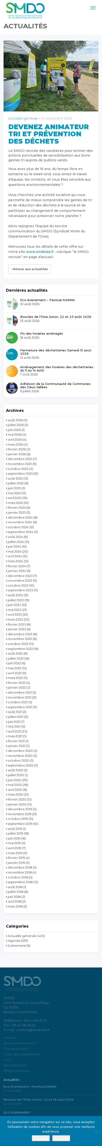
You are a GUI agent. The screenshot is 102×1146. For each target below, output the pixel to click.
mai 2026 (15, 434)
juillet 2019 (15, 833)
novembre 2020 (20, 756)
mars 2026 (15, 444)
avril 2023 (15, 614)
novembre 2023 (20, 580)
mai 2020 (15, 785)
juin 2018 (14, 897)
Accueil (9, 1037)
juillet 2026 (16, 425)
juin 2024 (14, 546)
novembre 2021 (19, 697)
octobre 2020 (18, 760)
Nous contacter (16, 1071)
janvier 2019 (16, 863)
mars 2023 (15, 619)
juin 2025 (14, 488)
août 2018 (15, 887)
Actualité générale (23, 118)
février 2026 (17, 449)
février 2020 (17, 799)
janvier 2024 (17, 571)
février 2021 (16, 741)
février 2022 (17, 683)
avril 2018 (15, 901)
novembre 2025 (20, 464)
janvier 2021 (16, 746)
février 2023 (17, 624)
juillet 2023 (16, 600)
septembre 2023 (20, 590)
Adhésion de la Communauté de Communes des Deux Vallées (55, 385)
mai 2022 (14, 668)
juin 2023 (14, 605)
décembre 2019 (20, 809)
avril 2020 (15, 790)
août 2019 (15, 829)
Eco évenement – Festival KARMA (47, 300)
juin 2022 (14, 663)
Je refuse (61, 1138)
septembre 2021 (20, 707)
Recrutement (15, 1065)
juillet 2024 (16, 542)
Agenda (14, 940)
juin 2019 (14, 838)
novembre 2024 (20, 522)
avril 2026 (15, 439)
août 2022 (15, 653)
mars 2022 (15, 678)
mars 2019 (15, 853)
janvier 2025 (17, 512)
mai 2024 (15, 551)
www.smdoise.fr (40, 252)
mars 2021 (15, 736)
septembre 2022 (20, 649)
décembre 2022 (20, 634)
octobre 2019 (18, 819)
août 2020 (15, 770)
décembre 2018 (20, 867)
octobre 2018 (18, 877)
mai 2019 (14, 843)
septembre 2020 (20, 765)
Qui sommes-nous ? (20, 1043)
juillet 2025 (16, 483)
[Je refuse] (96, 1131)
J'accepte (41, 1138)
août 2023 (15, 595)
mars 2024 (15, 561)
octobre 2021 (18, 702)
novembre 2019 (20, 814)
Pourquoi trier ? (16, 1049)
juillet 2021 (15, 717)
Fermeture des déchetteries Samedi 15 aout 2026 (55, 352)
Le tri (8, 1060)
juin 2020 (14, 780)
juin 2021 (14, 722)
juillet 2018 (15, 892)
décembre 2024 (20, 517)
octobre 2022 (18, 644)
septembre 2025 (20, 473)
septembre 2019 (20, 824)
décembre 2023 (20, 576)
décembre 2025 (20, 459)
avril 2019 (14, 848)
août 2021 (15, 712)
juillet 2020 (16, 775)
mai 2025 (14, 493)
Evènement (17, 945)
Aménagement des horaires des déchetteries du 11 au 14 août (56, 368)
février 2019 (16, 858)
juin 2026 (14, 430)
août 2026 (15, 420)
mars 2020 (15, 794)
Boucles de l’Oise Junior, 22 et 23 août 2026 (55, 316)
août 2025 (15, 478)
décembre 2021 (20, 692)
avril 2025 (15, 498)
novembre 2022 (20, 639)
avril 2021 (14, 731)
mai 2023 (15, 610)
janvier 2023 (17, 629)
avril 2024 (15, 556)
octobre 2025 (18, 469)
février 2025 (17, 507)
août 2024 (15, 537)
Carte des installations (21, 1054)
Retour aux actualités (30, 269)
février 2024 (17, 566)
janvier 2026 (17, 454)
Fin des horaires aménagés (41, 333)
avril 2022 (15, 673)
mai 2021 (14, 726)
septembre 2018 (20, 882)
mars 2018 (15, 906)
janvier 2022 (17, 687)
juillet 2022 (16, 658)
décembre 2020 (20, 751)
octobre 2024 (18, 527)
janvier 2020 (17, 804)
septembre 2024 (20, 532)
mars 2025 (15, 503)
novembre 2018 (20, 872)
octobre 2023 (18, 585)
